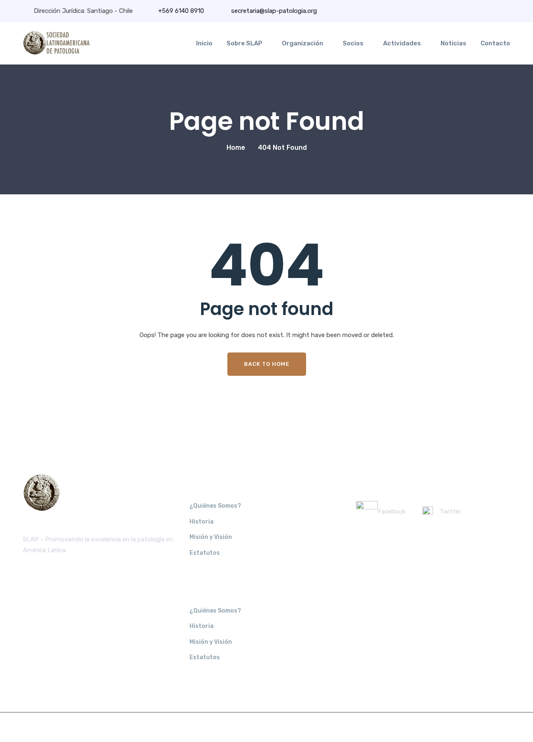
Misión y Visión (210, 537)
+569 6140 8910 (181, 11)
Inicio (204, 43)
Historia (201, 521)
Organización (302, 43)
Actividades (402, 43)
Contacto (495, 43)
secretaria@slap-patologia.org (273, 11)
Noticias (453, 43)
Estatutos (204, 552)
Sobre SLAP (244, 43)
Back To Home (266, 364)
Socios (353, 43)
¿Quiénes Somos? (215, 505)
